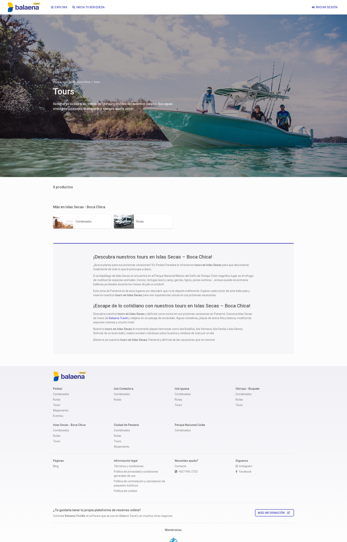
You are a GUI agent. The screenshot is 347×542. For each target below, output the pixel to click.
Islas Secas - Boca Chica (76, 82)
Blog (56, 466)
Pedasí (57, 388)
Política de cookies (125, 491)
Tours (56, 405)
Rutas (56, 399)
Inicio (56, 82)
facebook (245, 471)
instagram (245, 466)
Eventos (58, 415)
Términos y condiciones (129, 466)
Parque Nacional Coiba (190, 425)
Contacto (180, 466)
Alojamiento (60, 410)
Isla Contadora (123, 388)
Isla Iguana (182, 388)
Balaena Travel (118, 318)
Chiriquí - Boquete (247, 388)
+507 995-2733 (188, 471)
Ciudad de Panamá (126, 425)
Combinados (61, 394)
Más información (271, 512)
